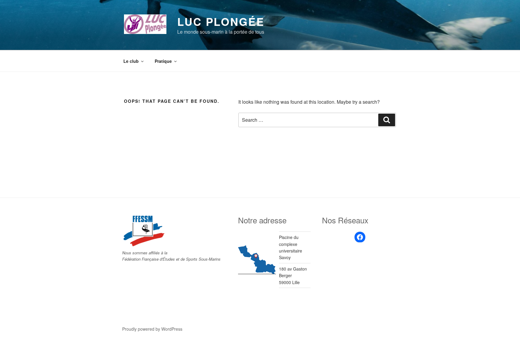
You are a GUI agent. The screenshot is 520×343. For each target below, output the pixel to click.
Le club (131, 61)
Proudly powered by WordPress (152, 329)
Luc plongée (221, 21)
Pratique (163, 61)
